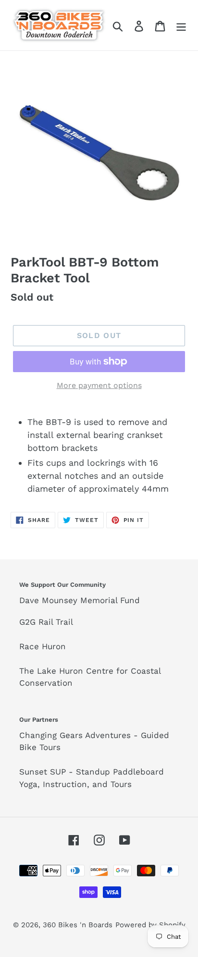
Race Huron (42, 646)
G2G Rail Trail (46, 622)
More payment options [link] (99, 385)
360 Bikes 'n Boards (77, 925)
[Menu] (181, 25)
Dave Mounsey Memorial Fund (79, 600)
